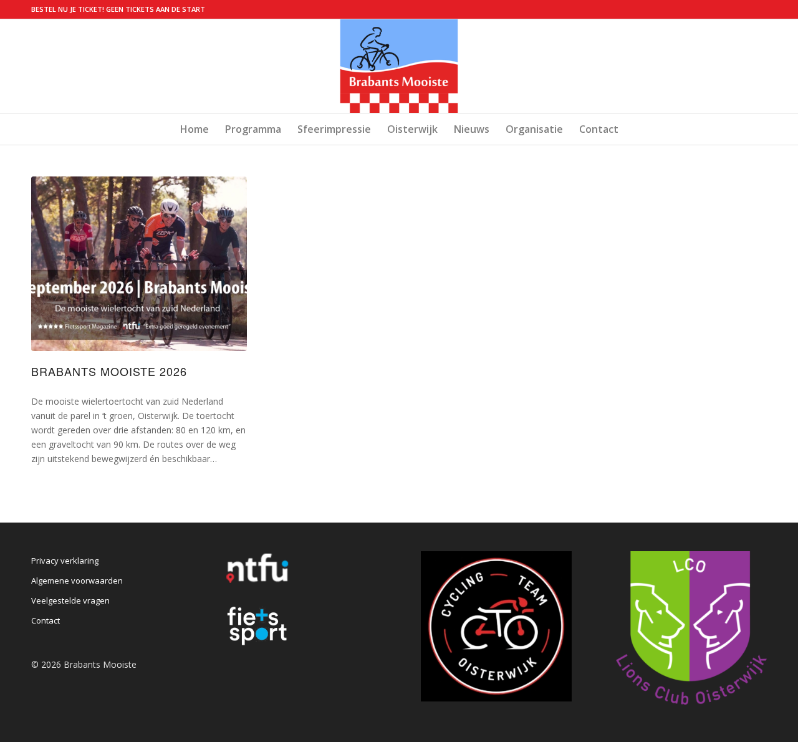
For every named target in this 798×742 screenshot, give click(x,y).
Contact (45, 620)
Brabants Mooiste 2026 (109, 371)
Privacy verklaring (65, 560)
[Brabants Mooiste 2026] (139, 263)
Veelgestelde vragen (70, 600)
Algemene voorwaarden (77, 580)
